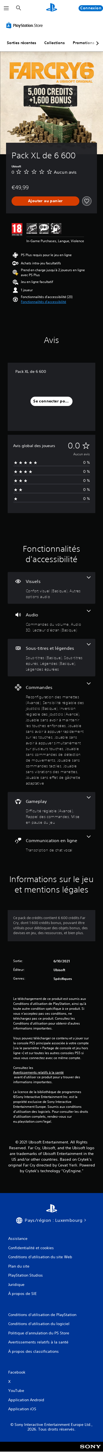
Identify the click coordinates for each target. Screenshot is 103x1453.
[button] (43, 301)
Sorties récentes (21, 42)
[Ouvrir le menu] (6, 8)
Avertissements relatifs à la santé (38, 1072)
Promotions (83, 42)
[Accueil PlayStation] (52, 8)
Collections (54, 42)
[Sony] (90, 1450)
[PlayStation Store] (25, 25)
